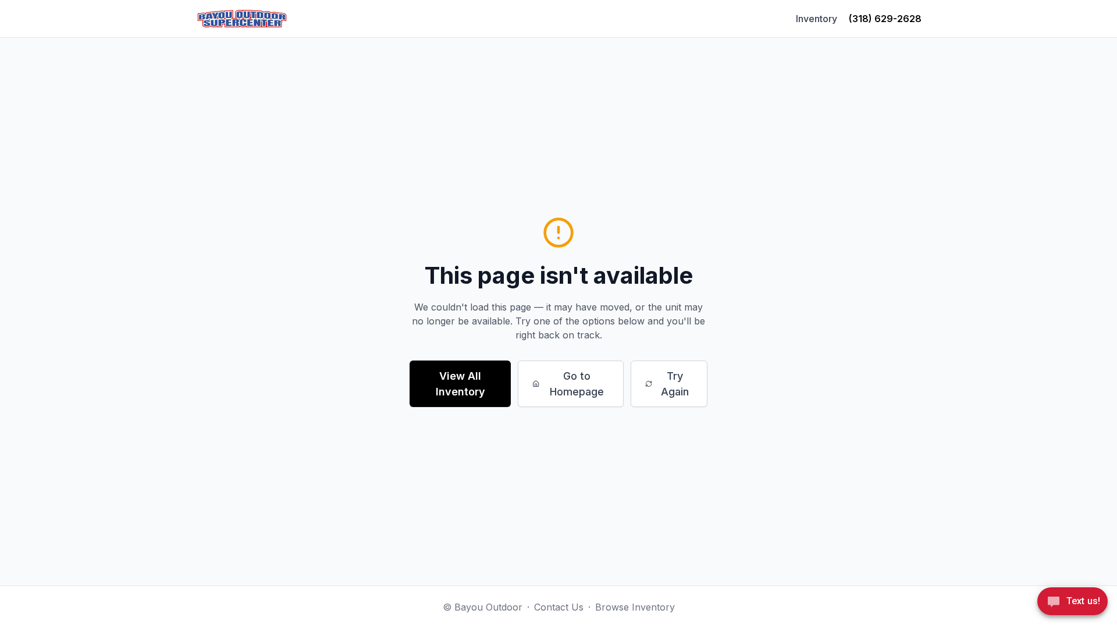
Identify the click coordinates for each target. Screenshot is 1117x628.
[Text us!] (1072, 602)
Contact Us (559, 607)
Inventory (816, 18)
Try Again (675, 384)
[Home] (242, 18)
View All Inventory (460, 384)
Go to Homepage (577, 384)
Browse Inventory (635, 607)
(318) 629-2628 (885, 18)
